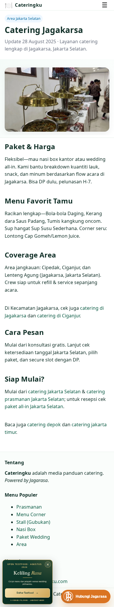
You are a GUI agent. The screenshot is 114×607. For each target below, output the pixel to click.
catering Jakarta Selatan (54, 391)
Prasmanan (29, 507)
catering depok (44, 424)
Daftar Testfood (27, 593)
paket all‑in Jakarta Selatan (34, 406)
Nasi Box (25, 529)
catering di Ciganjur (58, 315)
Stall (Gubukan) (33, 522)
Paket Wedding (33, 537)
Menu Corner (31, 514)
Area (21, 544)
